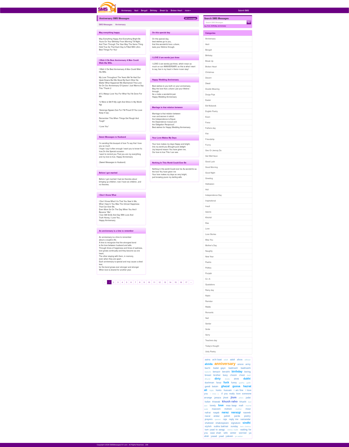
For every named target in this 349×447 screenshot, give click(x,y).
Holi (207, 189)
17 (186, 282)
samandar (245, 419)
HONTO (218, 390)
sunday (234, 426)
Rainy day (209, 290)
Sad (207, 318)
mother (240, 409)
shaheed (209, 423)
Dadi (249, 375)
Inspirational (210, 200)
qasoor (218, 419)
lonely (213, 405)
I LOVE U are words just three (165, 57)
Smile (207, 329)
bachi (207, 368)
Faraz (207, 122)
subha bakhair (221, 426)
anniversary (222, 26)
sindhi (247, 422)
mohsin (228, 409)
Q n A (207, 278)
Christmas (209, 72)
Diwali (207, 83)
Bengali (144, 10)
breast (208, 375)
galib (248, 383)
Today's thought (212, 346)
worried (242, 433)
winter (233, 433)
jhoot (225, 397)
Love (207, 228)
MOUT (248, 409)
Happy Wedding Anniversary (165, 79)
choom (233, 375)
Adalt (226, 360)
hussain (228, 390)
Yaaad (214, 436)
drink (236, 378)
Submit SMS (243, 10)
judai (248, 397)
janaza (217, 397)
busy (225, 375)
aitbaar (248, 360)
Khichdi (208, 217)
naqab (216, 412)
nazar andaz (212, 416)
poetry (247, 416)
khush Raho (230, 401)
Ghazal (225, 386)
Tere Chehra (245, 426)
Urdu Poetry (210, 351)
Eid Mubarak (210, 105)
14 (170, 282)
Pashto (208, 262)
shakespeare (222, 423)
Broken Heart (176, 10)
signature (235, 423)
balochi (208, 372)
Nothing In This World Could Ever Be (169, 162)
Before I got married (108, 172)
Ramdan (209, 301)
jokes (241, 398)
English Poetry (211, 111)
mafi (241, 405)
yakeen (229, 436)
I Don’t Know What (107, 195)
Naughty (209, 251)
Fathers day (210, 128)
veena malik (232, 430)
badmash (233, 368)
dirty (218, 378)
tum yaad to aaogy (215, 429)
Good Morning (211, 167)
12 (160, 282)
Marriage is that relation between (167, 107)
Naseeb (247, 412)
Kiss (207, 223)
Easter (208, 100)
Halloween (209, 183)
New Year (209, 256)
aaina (207, 359)
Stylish (208, 426)
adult (232, 359)
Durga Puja (210, 94)
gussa (236, 386)
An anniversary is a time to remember (116, 230)
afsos (240, 359)
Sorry (207, 334)
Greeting (209, 178)
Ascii (136, 10)
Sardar (208, 323)
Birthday (153, 10)
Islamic (208, 211)
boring (247, 371)
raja (225, 419)
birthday (214, 26)
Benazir (216, 371)
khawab (216, 401)
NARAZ (225, 412)
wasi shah (215, 433)
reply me (233, 419)
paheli (227, 416)
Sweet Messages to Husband (112, 136)
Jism (234, 397)
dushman (209, 382)
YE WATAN (239, 436)
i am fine (238, 390)
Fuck (226, 382)
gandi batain (211, 386)
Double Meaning (212, 88)
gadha (241, 383)
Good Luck (210, 161)
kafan (207, 401)
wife (226, 433)
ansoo (240, 364)
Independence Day (213, 195)
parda (237, 416)
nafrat (208, 412)
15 (176, 282)
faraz (218, 382)
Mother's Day (211, 245)
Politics (208, 267)
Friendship (209, 139)
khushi (243, 401)
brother (217, 375)
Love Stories (210, 234)
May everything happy (109, 32)
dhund (207, 379)
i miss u (214, 394)
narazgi (236, 412)
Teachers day (211, 340)
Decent (208, 77)
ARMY (248, 364)
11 (154, 282)
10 (149, 282)
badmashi (246, 368)
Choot (242, 375)
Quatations (210, 284)
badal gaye (219, 368)
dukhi (247, 378)
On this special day (161, 32)
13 (165, 282)
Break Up (164, 10)
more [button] (187, 10)
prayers (209, 419)
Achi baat (217, 359)
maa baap (231, 405)
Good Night (210, 172)
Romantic (209, 312)
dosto (227, 379)
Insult (207, 206)
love (208, 26)
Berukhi (226, 371)
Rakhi (207, 295)
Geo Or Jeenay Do (213, 150)
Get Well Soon (211, 156)
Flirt (207, 133)
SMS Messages (105, 24)
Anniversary (126, 10)
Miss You (209, 239)
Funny (208, 144)
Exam (207, 116)
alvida (209, 364)
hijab (212, 390)
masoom (216, 409)
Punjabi (208, 273)
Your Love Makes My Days (164, 137)
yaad (221, 436)
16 (181, 282)
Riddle (208, 306)
